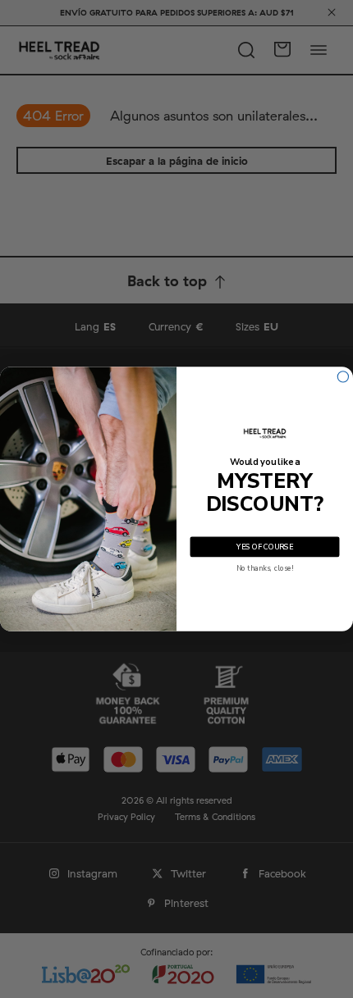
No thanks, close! (264, 568)
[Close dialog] (342, 376)
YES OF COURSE (264, 547)
